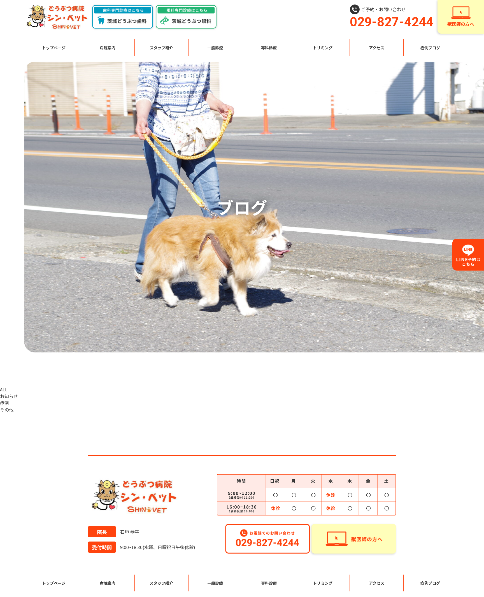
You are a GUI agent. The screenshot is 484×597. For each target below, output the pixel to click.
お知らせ (9, 396)
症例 (4, 402)
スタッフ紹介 (161, 47)
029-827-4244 (391, 21)
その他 (6, 409)
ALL (4, 389)
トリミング (322, 47)
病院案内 (107, 47)
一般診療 (215, 47)
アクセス (376, 47)
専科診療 (269, 47)
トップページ (54, 47)
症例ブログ (430, 47)
